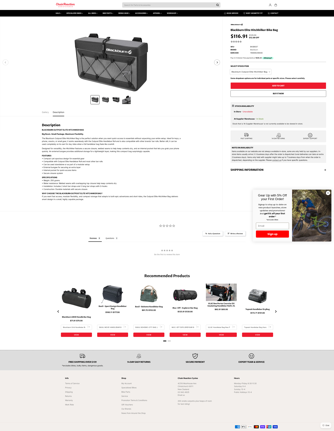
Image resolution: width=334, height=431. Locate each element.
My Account (126, 383)
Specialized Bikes (74, 13)
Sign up (272, 234)
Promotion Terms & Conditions (134, 400)
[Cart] (275, 5)
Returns (68, 396)
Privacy (68, 387)
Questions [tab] (110, 238)
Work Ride (69, 404)
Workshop (172, 13)
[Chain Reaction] (65, 5)
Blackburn (254, 50)
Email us (181, 395)
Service (124, 396)
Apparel (157, 13)
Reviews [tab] (93, 238)
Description (58, 112)
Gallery (45, 112)
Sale (58, 13)
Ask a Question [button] (214, 233)
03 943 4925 (183, 392)
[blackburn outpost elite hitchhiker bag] (111, 62)
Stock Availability (244, 106)
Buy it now (278, 93)
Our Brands (126, 409)
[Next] (217, 62)
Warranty (69, 400)
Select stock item (240, 66)
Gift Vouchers (127, 404)
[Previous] (5, 62)
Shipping (69, 392)
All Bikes (92, 13)
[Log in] (270, 5)
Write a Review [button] (236, 233)
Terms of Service (72, 383)
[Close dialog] (328, 193)
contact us (276, 160)
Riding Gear (123, 13)
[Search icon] (217, 5)
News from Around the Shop (133, 413)
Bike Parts (107, 13)
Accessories (141, 13)
